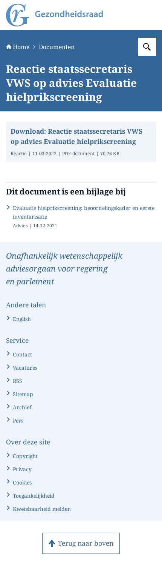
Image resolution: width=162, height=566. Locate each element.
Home (21, 47)
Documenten (57, 47)
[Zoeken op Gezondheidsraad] (147, 47)
